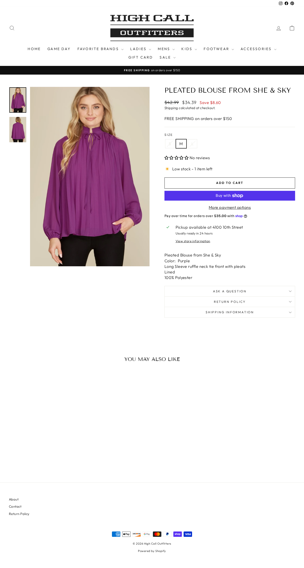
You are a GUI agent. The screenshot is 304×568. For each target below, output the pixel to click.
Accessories (257, 49)
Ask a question (230, 291)
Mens (164, 49)
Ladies (139, 49)
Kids (187, 49)
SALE (166, 57)
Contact (15, 506)
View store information (193, 241)
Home (34, 49)
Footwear (217, 49)
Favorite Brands (98, 49)
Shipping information (230, 312)
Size (168, 135)
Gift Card (140, 57)
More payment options (230, 207)
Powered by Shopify (152, 551)
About (13, 499)
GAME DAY (59, 49)
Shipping (171, 108)
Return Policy (230, 302)
